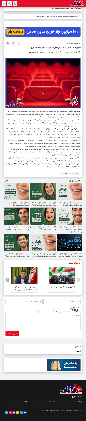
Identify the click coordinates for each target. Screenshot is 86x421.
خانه (76, 16)
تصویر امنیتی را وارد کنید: (61, 312)
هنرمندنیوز (77, 111)
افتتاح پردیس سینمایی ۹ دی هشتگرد (63, 287)
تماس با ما (51, 401)
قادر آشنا (64, 173)
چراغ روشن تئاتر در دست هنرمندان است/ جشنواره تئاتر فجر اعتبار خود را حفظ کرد (26, 290)
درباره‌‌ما (26, 401)
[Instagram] (10, 412)
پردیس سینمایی (74, 173)
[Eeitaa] (17, 412)
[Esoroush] (25, 412)
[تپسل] (6, 28)
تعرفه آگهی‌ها (78, 401)
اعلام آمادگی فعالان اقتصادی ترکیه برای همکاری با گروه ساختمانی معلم (60, 8)
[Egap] (13, 412)
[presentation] (79, 280)
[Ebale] (21, 412)
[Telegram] (6, 412)
